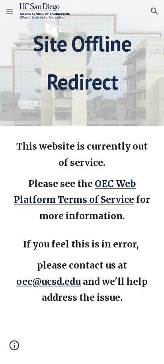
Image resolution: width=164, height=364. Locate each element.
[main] (82, 62)
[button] (9, 11)
